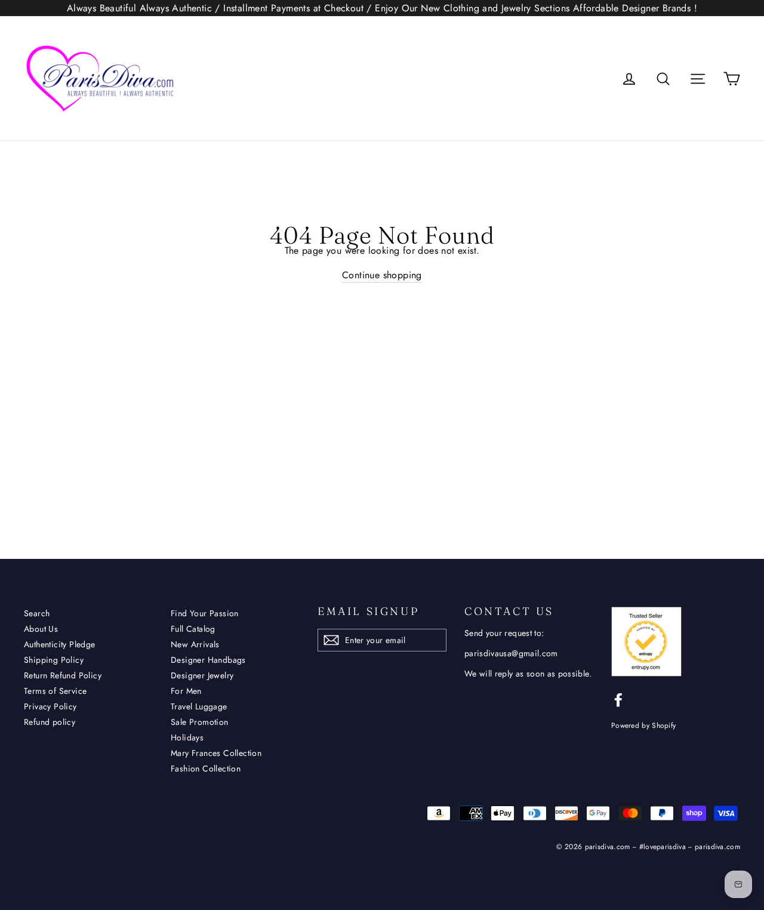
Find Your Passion (205, 613)
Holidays (187, 737)
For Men (186, 691)
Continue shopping (382, 275)
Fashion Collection (206, 768)
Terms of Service (55, 691)
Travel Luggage (199, 706)
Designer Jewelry (202, 675)
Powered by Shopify (643, 725)
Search (37, 613)
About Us (41, 629)
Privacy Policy (50, 706)
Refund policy (49, 722)
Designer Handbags (208, 660)
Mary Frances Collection (216, 753)
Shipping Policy (54, 660)
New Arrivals (195, 644)
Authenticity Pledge (60, 644)
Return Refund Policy (62, 675)
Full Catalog (193, 629)
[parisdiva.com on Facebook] (618, 700)
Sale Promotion (200, 722)
